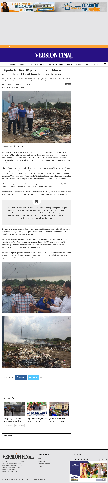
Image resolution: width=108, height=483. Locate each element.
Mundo (42, 64)
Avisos (40, 466)
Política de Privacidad (39, 479)
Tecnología (78, 64)
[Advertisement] (54, 27)
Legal (86, 64)
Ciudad (12, 64)
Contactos (41, 461)
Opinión (69, 64)
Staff (39, 458)
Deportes (50, 64)
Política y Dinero (32, 64)
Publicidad (94, 64)
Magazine (59, 64)
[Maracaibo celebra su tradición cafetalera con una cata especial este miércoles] (37, 409)
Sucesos (21, 64)
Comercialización (44, 463)
